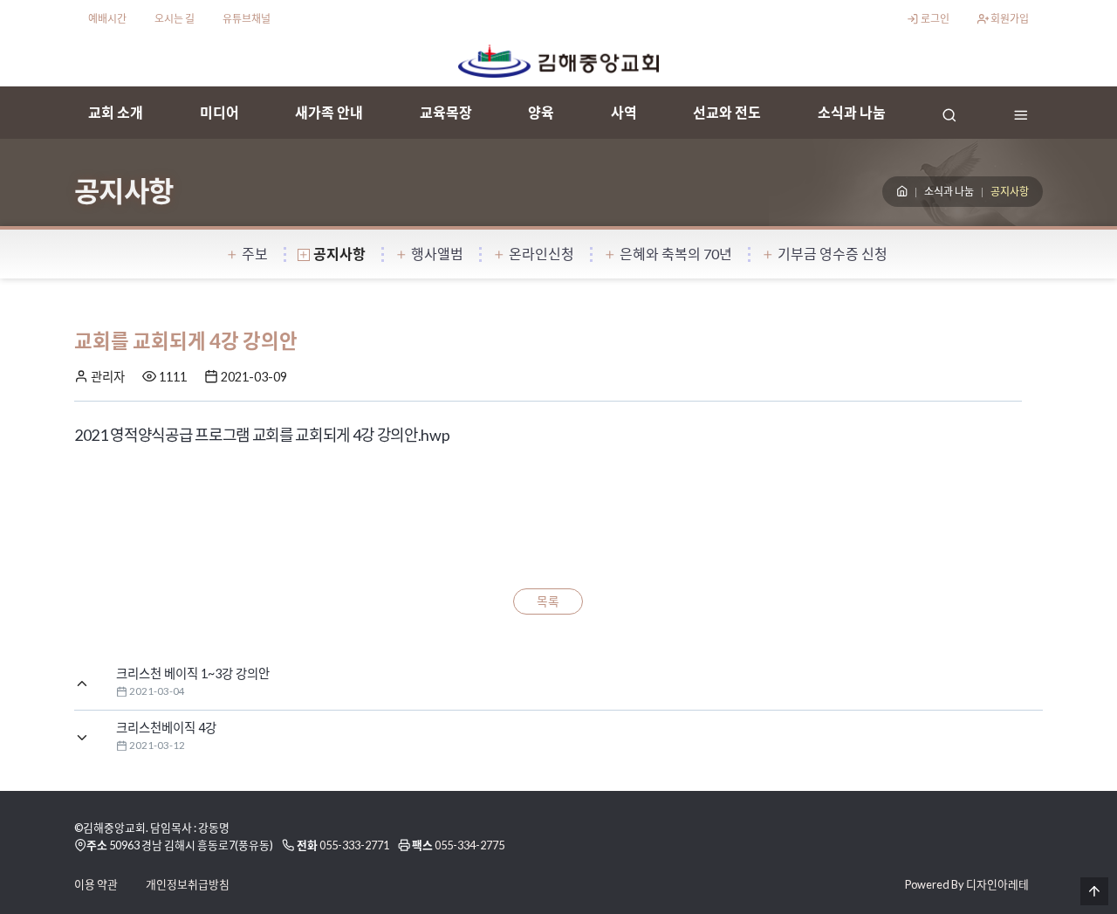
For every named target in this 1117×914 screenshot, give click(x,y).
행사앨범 (437, 253)
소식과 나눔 (852, 112)
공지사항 (339, 253)
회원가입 (1009, 18)
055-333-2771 (354, 845)
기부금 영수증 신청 (832, 253)
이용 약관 (96, 884)
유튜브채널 (247, 18)
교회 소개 (115, 112)
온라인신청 (541, 253)
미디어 (219, 112)
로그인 (934, 18)
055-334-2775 (469, 845)
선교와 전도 (727, 112)
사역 (624, 112)
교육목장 (446, 112)
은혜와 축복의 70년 (676, 253)
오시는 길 (174, 18)
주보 (255, 253)
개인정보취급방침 (188, 884)
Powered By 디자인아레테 (967, 884)
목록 (548, 601)
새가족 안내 (329, 112)
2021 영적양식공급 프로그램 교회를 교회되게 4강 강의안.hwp (261, 434)
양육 (541, 112)
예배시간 (107, 18)
